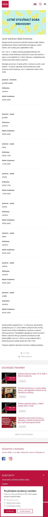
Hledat (40, 4)
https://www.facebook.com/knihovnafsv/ (3, 458)
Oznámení (22, 381)
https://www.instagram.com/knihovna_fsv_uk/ (10, 458)
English (35, 4)
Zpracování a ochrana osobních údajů (15, 479)
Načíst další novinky (24, 434)
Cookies (5, 484)
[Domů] (5, 4)
